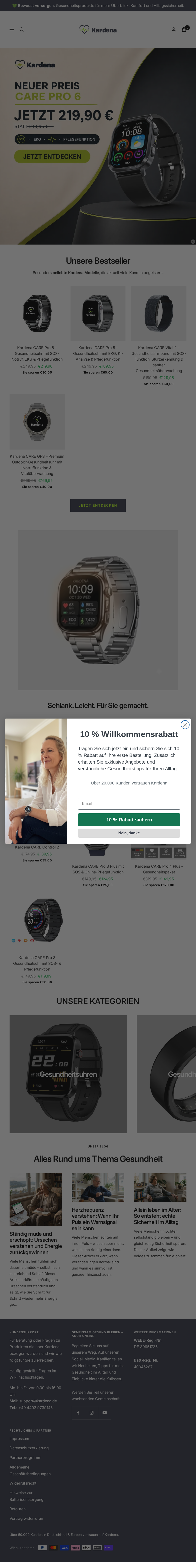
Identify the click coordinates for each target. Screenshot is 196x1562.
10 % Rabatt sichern (129, 819)
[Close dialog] (185, 724)
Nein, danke (129, 833)
